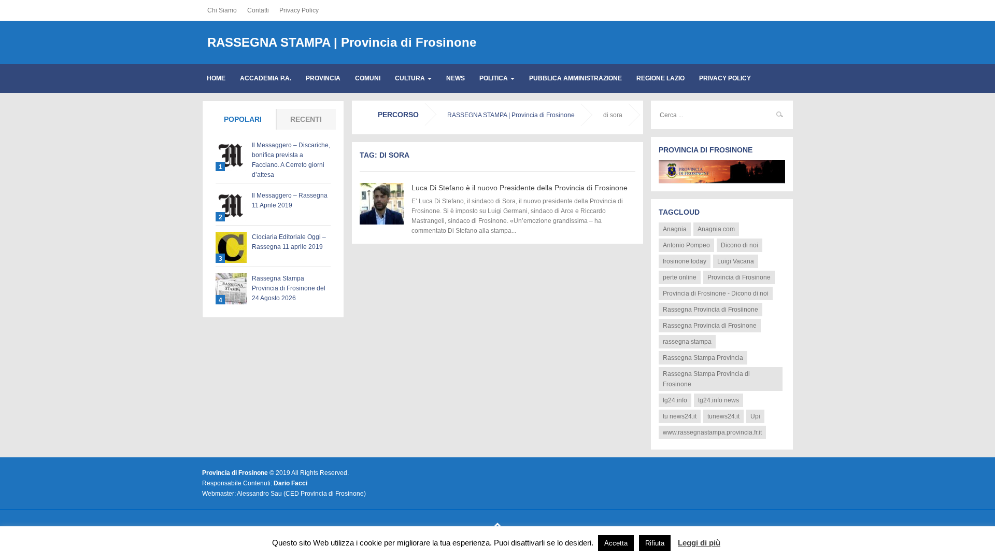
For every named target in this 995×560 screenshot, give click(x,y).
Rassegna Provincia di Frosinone (710, 325)
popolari (243, 119)
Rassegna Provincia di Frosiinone (710, 309)
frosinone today (684, 261)
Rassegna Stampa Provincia (703, 357)
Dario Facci (290, 483)
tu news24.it (679, 416)
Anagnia (675, 229)
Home (216, 78)
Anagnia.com (716, 229)
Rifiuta (654, 543)
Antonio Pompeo (686, 245)
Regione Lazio (660, 78)
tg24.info (675, 400)
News (455, 78)
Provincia (323, 78)
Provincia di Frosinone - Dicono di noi (716, 293)
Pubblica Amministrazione (575, 78)
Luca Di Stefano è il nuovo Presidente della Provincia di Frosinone (519, 188)
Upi (755, 416)
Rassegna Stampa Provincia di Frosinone (706, 379)
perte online (679, 277)
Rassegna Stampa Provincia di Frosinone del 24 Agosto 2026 (288, 288)
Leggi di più (699, 542)
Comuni (367, 78)
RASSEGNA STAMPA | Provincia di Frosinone (341, 42)
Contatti (258, 10)
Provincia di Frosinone (739, 277)
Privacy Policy (299, 10)
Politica (494, 78)
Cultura (411, 78)
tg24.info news (718, 400)
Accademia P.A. (265, 78)
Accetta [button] (616, 543)
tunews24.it (723, 416)
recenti (306, 119)
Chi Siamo (222, 10)
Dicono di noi (739, 245)
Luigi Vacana (735, 261)
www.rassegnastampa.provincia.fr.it (712, 432)
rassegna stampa (687, 341)
